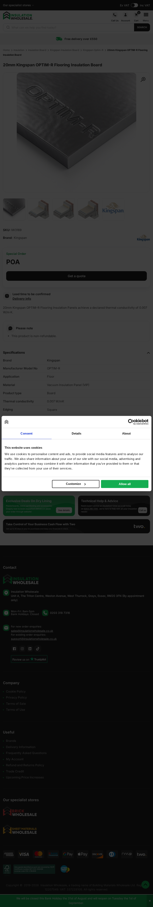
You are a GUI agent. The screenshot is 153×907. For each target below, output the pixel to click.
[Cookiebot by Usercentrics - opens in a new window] (131, 422)
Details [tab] (76, 433)
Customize (73, 483)
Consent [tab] (26, 433)
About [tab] (126, 433)
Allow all (125, 483)
